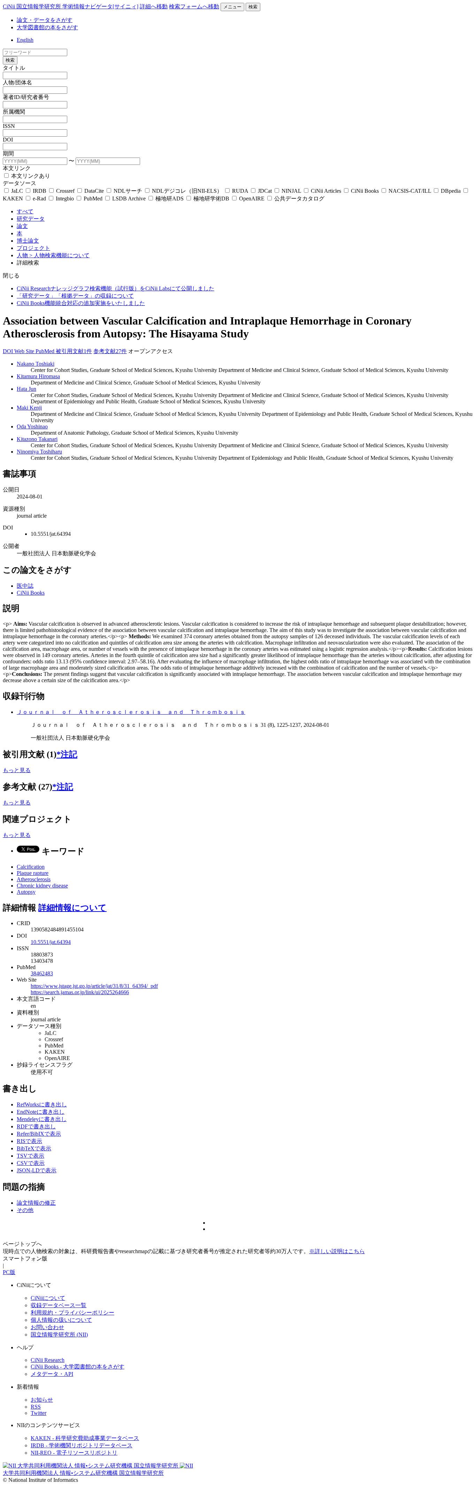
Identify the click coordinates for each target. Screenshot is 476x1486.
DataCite (94, 191)
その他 (25, 1210)
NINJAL (291, 191)
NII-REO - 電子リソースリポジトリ (74, 1453)
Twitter (38, 1413)
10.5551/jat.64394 (51, 942)
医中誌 (25, 586)
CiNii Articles (326, 191)
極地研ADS (169, 198)
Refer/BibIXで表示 (39, 1134)
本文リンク (17, 168)
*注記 (66, 754)
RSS (36, 1407)
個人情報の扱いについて (61, 1320)
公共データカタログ (298, 198)
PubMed (93, 198)
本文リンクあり (30, 176)
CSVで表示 (31, 1163)
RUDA (240, 191)
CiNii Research (47, 1360)
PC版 (9, 1272)
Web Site (25, 351)
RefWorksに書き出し (42, 1104)
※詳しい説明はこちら (337, 1251)
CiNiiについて (48, 1298)
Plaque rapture (32, 873)
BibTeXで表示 (34, 1148)
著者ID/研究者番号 (26, 97)
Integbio (64, 198)
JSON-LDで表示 (36, 1170)
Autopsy (26, 892)
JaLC (17, 191)
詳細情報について (72, 907)
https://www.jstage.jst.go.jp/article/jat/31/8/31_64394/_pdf (94, 986)
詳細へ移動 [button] (154, 6)
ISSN (9, 126)
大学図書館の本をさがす (47, 27)
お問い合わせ (47, 1327)
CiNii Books (365, 191)
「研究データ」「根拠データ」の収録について (75, 296)
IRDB (39, 191)
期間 (8, 154)
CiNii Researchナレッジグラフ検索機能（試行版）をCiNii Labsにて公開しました (115, 288)
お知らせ (42, 1400)
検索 (253, 6)
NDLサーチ (128, 191)
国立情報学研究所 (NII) (59, 1335)
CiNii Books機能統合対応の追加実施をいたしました (81, 303)
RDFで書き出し (36, 1126)
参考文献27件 (110, 351)
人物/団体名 (17, 82)
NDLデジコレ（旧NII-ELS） (187, 191)
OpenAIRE (252, 198)
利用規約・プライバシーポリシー (72, 1313)
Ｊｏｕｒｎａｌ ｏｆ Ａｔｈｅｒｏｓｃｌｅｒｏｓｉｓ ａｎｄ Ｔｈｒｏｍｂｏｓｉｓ (131, 712)
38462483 (42, 973)
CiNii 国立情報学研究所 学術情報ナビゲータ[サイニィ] (70, 6)
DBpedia (450, 191)
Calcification (31, 867)
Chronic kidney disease (42, 886)
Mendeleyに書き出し (42, 1119)
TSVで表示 (30, 1156)
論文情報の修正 (36, 1203)
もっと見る (17, 770)
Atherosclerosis (34, 879)
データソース (19, 183)
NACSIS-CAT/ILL (409, 191)
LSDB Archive (129, 198)
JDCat (264, 191)
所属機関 (14, 112)
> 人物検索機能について (59, 255)
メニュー (232, 6)
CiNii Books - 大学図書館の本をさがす (77, 1367)
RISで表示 (29, 1141)
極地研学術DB (211, 198)
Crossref (65, 191)
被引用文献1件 (74, 351)
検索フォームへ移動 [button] (194, 6)
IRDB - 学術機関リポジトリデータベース (81, 1445)
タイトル (14, 68)
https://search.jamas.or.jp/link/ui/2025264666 (80, 992)
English (25, 40)
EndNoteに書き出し (40, 1112)
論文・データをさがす (44, 20)
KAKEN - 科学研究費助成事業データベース (85, 1438)
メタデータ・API (52, 1374)
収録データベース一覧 (58, 1305)
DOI (8, 140)
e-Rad (39, 198)
